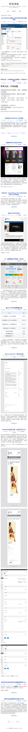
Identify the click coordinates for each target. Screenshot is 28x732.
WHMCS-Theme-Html (8, 186)
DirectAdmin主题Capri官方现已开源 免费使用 (14, 19)
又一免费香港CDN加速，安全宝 (14, 259)
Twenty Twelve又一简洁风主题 (14, 354)
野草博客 (14, 4)
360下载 (7, 252)
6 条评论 (24, 260)
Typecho (16, 728)
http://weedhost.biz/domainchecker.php (11, 111)
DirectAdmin (24, 21)
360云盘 (7, 676)
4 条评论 (24, 215)
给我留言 (14, 11)
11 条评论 (14, 357)
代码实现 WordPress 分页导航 (14, 118)
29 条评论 (25, 684)
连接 (20, 11)
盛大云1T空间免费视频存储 (14, 308)
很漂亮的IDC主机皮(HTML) (14, 143)
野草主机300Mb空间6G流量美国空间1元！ (14, 682)
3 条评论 (24, 82)
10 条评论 (25, 309)
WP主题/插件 (20, 120)
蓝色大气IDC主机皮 (14, 213)
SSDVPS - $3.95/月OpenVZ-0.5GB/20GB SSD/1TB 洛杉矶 (14, 194)
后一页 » (18, 721)
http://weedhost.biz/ (18, 107)
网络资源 (19, 82)
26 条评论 (14, 432)
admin (4, 21)
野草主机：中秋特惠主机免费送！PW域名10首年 (14, 80)
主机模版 (19, 21)
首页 (8, 11)
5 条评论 (24, 144)
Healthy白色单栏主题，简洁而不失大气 (14, 429)
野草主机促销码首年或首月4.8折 (14, 699)
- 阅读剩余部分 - (14, 136)
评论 (14, 22)
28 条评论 (25, 700)
